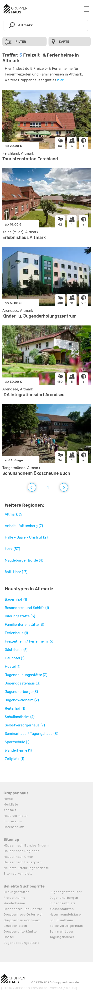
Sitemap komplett (18, 873)
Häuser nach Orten (18, 856)
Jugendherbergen (64, 897)
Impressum (13, 821)
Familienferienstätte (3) (24, 624)
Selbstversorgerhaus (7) (25, 725)
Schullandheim (61, 920)
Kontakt (10, 810)
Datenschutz (14, 827)
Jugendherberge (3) (21, 692)
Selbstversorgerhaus (66, 926)
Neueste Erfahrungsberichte (26, 868)
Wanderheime (14, 903)
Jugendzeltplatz (63, 903)
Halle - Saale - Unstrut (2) (26, 537)
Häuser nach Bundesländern (26, 845)
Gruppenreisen (15, 926)
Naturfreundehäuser (66, 914)
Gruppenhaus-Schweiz (22, 920)
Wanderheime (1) (18, 750)
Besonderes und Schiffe (23, 909)
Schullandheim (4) (20, 717)
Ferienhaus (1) (16, 633)
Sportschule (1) (17, 742)
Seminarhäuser (62, 931)
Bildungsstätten (17, 892)
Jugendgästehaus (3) (22, 683)
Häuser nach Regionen (22, 851)
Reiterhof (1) (15, 708)
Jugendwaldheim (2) (22, 700)
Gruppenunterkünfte (20, 931)
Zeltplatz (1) (14, 759)
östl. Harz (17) (16, 572)
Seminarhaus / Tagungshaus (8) (31, 733)
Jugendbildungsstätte (21, 943)
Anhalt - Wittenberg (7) (24, 526)
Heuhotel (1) (15, 658)
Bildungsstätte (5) (20, 616)
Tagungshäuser (62, 937)
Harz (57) (12, 549)
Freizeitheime (14, 897)
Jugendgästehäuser (66, 892)
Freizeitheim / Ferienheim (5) (29, 641)
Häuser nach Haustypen (23, 862)
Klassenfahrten (62, 909)
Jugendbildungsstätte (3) (26, 675)
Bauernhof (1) (16, 599)
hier (60, 80)
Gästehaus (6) (16, 650)
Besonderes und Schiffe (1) (27, 608)
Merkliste (11, 804)
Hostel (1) (12, 666)
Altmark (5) (14, 514)
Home (8, 798)
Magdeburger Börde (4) (24, 560)
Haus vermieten (16, 815)
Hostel (9, 937)
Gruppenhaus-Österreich (23, 914)
